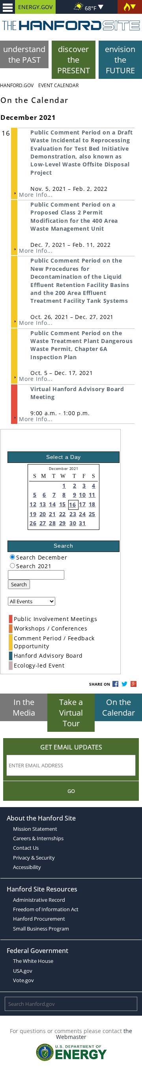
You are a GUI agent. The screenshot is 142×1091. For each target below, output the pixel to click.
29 (62, 523)
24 (82, 514)
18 (92, 504)
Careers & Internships (38, 838)
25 (92, 514)
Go (71, 790)
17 (82, 504)
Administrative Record (39, 899)
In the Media (24, 707)
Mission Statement (35, 828)
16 (72, 504)
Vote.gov (23, 980)
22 (62, 514)
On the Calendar (118, 707)
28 (52, 523)
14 (52, 504)
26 (33, 523)
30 (72, 523)
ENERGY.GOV (35, 7)
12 (33, 504)
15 (62, 504)
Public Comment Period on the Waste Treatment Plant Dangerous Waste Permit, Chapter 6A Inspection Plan (81, 345)
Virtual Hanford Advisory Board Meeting (77, 393)
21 (52, 514)
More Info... (35, 194)
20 (42, 514)
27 (42, 523)
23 (72, 514)
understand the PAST (24, 54)
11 (92, 494)
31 (82, 523)
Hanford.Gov (17, 85)
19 (33, 514)
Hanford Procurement (39, 918)
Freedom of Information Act (45, 909)
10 (82, 494)
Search (19, 584)
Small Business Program (41, 928)
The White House (33, 960)
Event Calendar (58, 85)
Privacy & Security (34, 857)
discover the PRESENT (73, 60)
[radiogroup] (12, 556)
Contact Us (26, 847)
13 (42, 504)
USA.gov (22, 970)
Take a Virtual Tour (71, 713)
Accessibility (27, 867)
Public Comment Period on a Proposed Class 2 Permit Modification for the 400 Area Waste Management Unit (74, 216)
